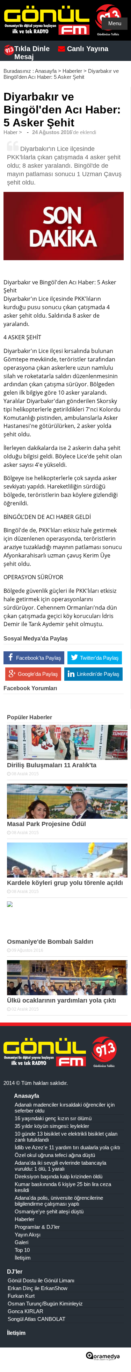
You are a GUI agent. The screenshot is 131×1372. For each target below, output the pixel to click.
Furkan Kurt (21, 1296)
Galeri (21, 1242)
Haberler (72, 71)
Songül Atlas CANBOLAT (36, 1319)
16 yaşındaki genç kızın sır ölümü (53, 1118)
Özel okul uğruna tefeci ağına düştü (55, 1155)
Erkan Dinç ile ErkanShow (37, 1288)
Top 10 (22, 1250)
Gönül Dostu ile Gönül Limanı (41, 1280)
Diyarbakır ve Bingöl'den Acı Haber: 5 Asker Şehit (61, 74)
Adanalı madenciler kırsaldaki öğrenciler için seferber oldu (65, 1108)
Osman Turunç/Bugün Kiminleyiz (45, 1304)
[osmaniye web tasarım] (103, 1358)
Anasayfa (46, 71)
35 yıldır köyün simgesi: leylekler (52, 1126)
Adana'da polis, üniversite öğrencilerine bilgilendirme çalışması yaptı (59, 1201)
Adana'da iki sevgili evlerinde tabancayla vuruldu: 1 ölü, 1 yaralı (60, 1166)
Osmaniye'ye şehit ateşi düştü (49, 1211)
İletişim (23, 1258)
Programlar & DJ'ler (37, 1227)
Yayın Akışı (28, 1235)
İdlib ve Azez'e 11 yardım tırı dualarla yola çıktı (67, 1147)
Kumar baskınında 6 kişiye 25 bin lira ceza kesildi (63, 1187)
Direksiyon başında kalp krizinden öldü (58, 1176)
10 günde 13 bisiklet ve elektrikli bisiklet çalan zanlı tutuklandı (66, 1137)
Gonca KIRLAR (25, 1311)
